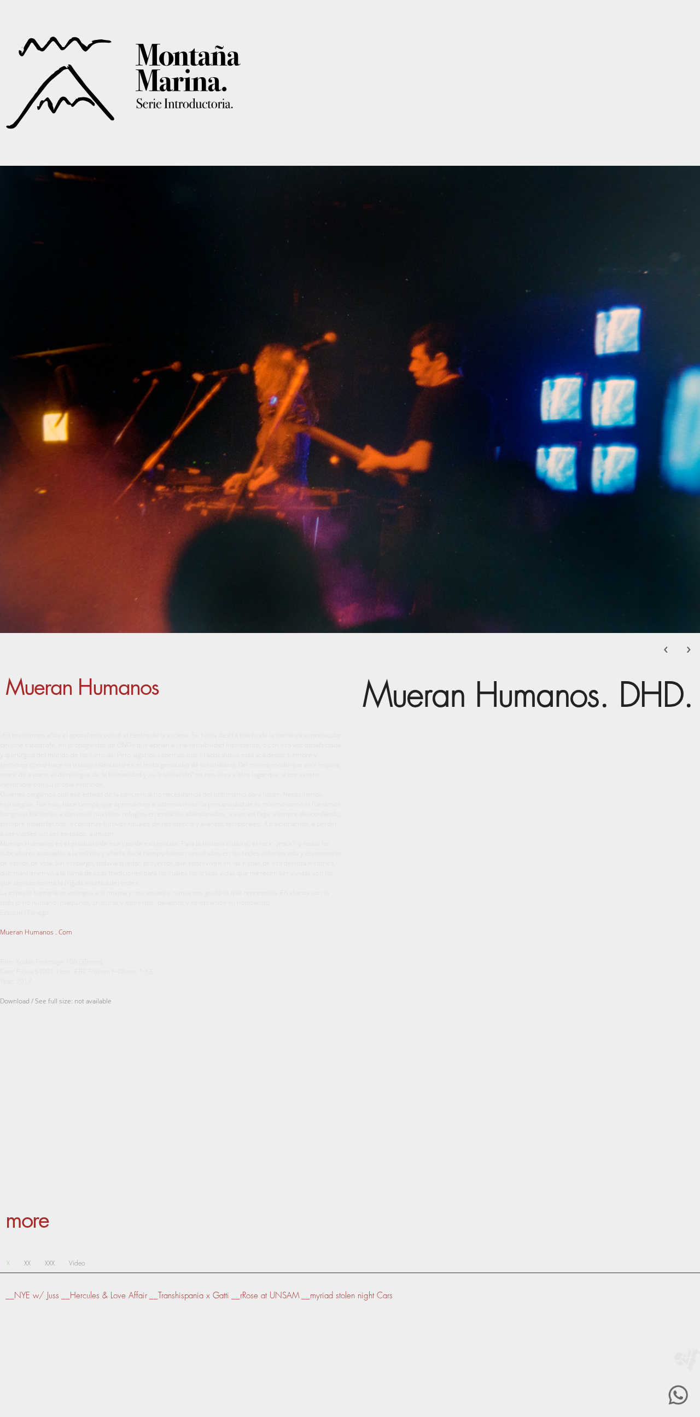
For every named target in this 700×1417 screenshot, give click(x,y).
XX (27, 1263)
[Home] (686, 1359)
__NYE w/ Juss (32, 1296)
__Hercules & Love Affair (104, 1296)
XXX (50, 1263)
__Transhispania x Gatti (189, 1296)
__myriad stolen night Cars (347, 1296)
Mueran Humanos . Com (36, 932)
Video (77, 1263)
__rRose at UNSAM (265, 1296)
